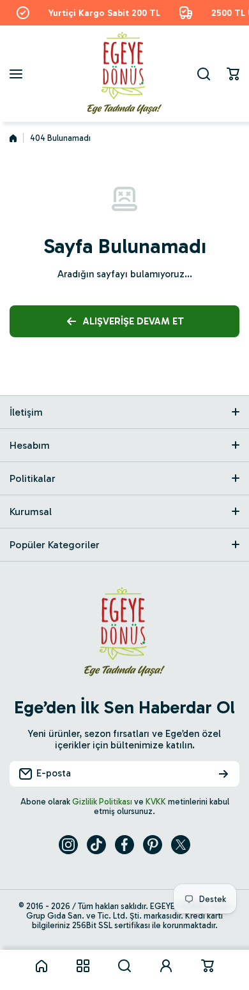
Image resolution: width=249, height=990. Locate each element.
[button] (233, 74)
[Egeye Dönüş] (124, 73)
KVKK (156, 801)
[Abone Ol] (223, 774)
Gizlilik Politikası (102, 801)
